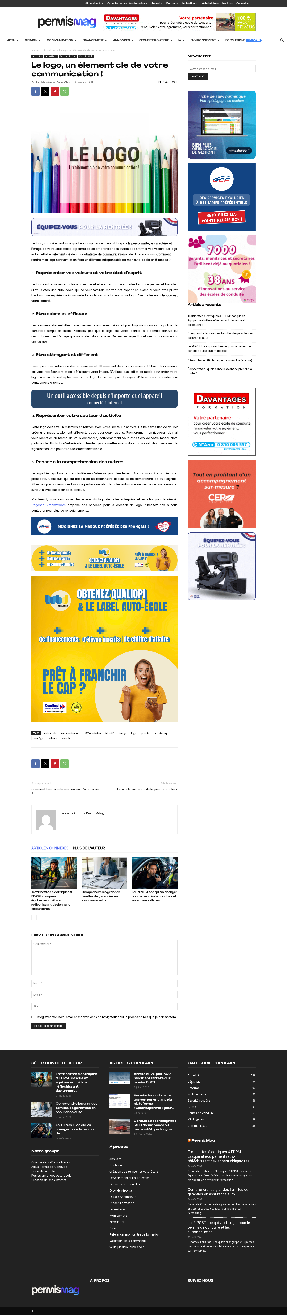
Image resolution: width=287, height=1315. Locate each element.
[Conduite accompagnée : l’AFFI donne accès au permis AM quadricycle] (119, 1126)
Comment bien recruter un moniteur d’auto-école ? (65, 791)
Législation (188, 3)
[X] (45, 91)
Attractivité (51, 56)
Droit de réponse (121, 1190)
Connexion (242, 3)
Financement (93, 40)
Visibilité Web (85, 56)
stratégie (38, 738)
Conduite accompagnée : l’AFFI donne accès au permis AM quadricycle (155, 1125)
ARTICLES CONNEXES (50, 848)
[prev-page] (34, 917)
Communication (60, 40)
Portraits (172, 3)
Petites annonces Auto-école (51, 1175)
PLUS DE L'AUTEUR (89, 848)
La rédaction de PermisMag (53, 81)
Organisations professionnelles (126, 3)
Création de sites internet (48, 1180)
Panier (113, 1228)
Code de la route (43, 1171)
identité (109, 733)
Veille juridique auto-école (126, 1247)
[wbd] (104, 558)
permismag (160, 733)
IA (179, 40)
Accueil (35, 50)
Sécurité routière (154, 40)
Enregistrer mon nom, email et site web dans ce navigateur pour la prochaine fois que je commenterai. (106, 1017)
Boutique (115, 1165)
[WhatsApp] (64, 91)
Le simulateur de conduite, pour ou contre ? (147, 789)
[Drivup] (222, 125)
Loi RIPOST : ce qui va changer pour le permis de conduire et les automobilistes (154, 896)
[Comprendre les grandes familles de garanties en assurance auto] (104, 873)
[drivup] (104, 399)
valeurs (53, 738)
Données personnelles (124, 1184)
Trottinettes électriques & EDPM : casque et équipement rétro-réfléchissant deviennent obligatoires (51, 900)
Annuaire (156, 3)
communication (70, 733)
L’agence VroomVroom (48, 505)
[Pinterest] (55, 91)
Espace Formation (121, 1203)
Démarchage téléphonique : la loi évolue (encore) (220, 360)
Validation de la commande (127, 1241)
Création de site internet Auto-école (133, 1171)
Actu (11, 40)
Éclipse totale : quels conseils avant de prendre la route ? (220, 371)
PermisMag (203, 1140)
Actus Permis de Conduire (49, 1166)
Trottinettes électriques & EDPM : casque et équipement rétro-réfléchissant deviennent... (76, 1083)
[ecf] (104, 526)
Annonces (121, 40)
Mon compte (118, 1216)
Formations (242, 40)
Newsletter (116, 1222)
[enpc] (104, 227)
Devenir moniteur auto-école (129, 1178)
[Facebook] (35, 91)
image (122, 733)
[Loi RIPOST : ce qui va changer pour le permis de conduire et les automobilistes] (155, 873)
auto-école (50, 733)
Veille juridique (210, 3)
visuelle (66, 738)
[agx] (222, 269)
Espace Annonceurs (122, 1197)
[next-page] (40, 917)
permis (145, 733)
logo (133, 733)
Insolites (227, 3)
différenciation (92, 733)
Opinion (31, 40)
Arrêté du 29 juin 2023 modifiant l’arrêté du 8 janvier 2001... (152, 1078)
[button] (282, 41)
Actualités (49, 50)
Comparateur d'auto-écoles (50, 1162)
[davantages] (222, 422)
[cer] (222, 494)
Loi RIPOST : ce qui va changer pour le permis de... (75, 1129)
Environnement (203, 40)
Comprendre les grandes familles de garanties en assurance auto (101, 896)
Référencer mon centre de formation (134, 1234)
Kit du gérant (92, 3)
